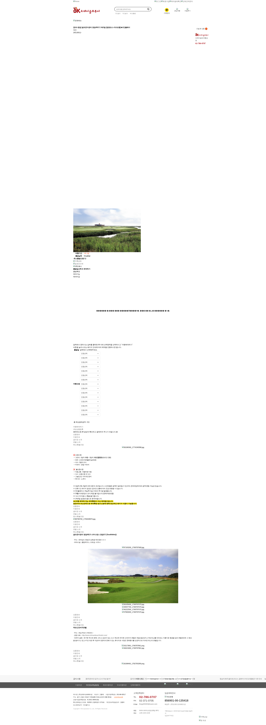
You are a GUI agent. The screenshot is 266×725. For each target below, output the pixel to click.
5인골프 (125, 13)
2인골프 (118, 13)
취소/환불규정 (78, 445)
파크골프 (168, 20)
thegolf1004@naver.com (148, 704)
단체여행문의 (135, 685)
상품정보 (76, 434)
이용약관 (78, 685)
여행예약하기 (78, 427)
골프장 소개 (77, 440)
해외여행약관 (108, 685)
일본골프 (116, 20)
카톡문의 (167, 13)
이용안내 (76, 437)
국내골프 (89, 20)
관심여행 (177, 11)
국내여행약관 (121, 685)
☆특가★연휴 (103, 20)
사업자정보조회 (118, 697)
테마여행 (180, 20)
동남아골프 (140, 20)
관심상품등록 (78, 429)
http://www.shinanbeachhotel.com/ (94, 635)
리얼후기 (187, 11)
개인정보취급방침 (92, 685)
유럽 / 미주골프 (155, 20)
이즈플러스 (86, 705)
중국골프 (127, 20)
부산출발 (133, 13)
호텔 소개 (76, 442)
